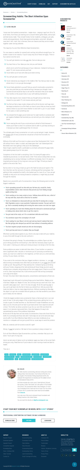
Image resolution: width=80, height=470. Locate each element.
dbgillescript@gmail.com (40, 400)
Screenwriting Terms (27, 451)
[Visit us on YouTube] (74, 455)
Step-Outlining (25, 443)
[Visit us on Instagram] (70, 455)
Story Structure (26, 446)
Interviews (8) (65, 79)
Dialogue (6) (64, 103)
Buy (49, 4)
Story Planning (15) (66, 100)
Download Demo (10, 420)
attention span (37, 356)
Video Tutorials (7, 454)
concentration (47, 356)
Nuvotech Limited (16, 466)
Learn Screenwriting (27, 454)
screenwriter (35, 354)
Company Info (45, 438)
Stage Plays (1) (65, 88)
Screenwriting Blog (27, 438)
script (19, 354)
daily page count (9, 359)
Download (42, 4)
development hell (9, 356)
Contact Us (6, 456)
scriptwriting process (37, 359)
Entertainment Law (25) (67, 120)
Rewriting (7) (64, 91)
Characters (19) (65, 76)
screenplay (12, 354)
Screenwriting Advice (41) (68, 106)
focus (17, 356)
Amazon (22, 392)
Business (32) (65, 85)
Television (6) (64, 97)
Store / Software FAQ (8, 451)
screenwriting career (26, 356)
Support (55, 4)
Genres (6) (64, 73)
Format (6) (64, 109)
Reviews (43, 446)
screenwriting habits (25, 359)
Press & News (44, 440)
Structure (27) (65, 82)
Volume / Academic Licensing (48, 448)
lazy (16, 359)
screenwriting (26, 354)
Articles (13, 12)
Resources (6, 12)
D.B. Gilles (21, 369)
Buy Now (28, 420)
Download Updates (8, 440)
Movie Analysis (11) (66, 111)
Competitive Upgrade (8, 446)
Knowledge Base (7, 448)
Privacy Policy (44, 454)
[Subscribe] (74, 450)
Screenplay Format (27, 440)
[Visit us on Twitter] (66, 455)
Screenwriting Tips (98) (67, 117)
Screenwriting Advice (22, 12)
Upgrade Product (7, 443)
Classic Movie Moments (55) (68, 133)
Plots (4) (63, 94)
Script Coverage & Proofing (29, 456)
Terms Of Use (44, 451)
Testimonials (44, 443)
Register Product (7, 438)
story (6, 354)
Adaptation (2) (65, 115)
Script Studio (32, 4)
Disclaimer (43, 456)
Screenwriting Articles (68, 4)
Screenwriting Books (27, 448)
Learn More (47, 420)
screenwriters (44, 354)
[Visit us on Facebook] (62, 455)
